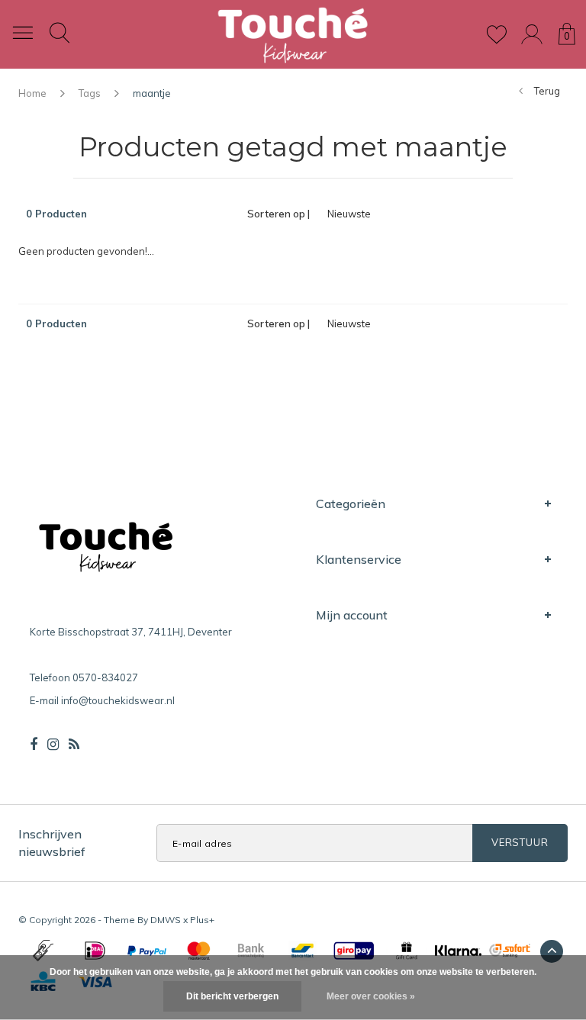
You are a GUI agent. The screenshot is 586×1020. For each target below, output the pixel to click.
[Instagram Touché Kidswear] (53, 745)
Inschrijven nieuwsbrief (51, 842)
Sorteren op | (278, 214)
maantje (152, 93)
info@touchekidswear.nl (118, 700)
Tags (90, 93)
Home (32, 93)
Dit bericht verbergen (232, 996)
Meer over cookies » (371, 996)
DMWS (165, 919)
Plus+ (202, 919)
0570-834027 (105, 677)
